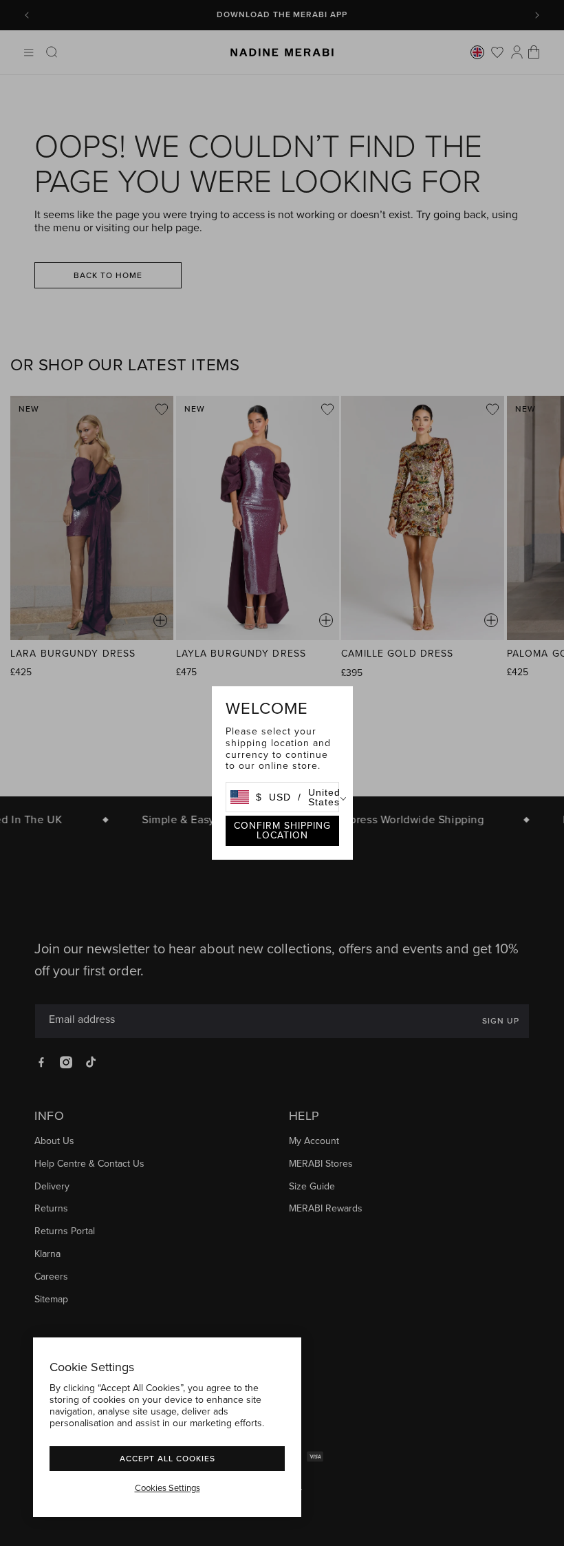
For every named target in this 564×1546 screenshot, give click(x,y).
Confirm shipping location (282, 830)
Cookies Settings (167, 1488)
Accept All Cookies (167, 1458)
